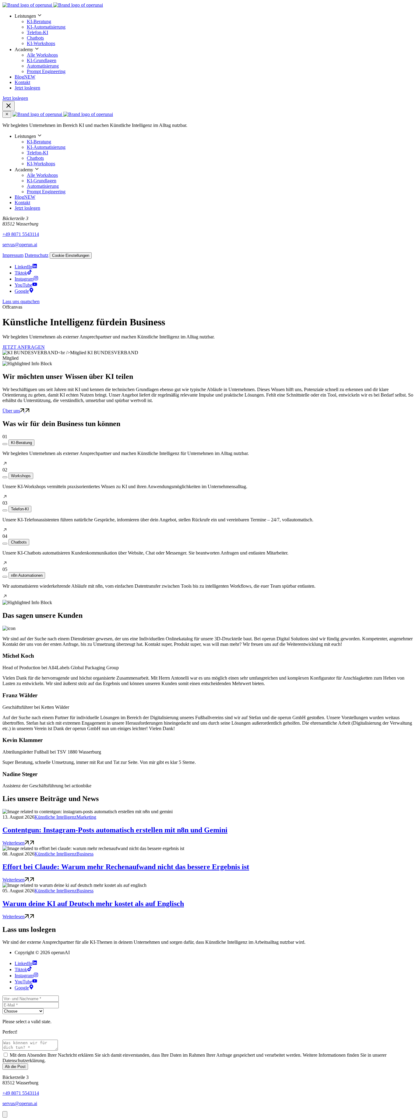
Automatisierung (43, 65)
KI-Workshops (41, 43)
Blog (25, 76)
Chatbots (35, 37)
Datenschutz (36, 255)
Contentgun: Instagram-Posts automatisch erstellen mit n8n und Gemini (114, 830)
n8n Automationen (27, 575)
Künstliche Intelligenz (55, 817)
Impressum (12, 255)
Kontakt (22, 82)
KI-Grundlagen (41, 60)
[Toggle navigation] (8, 106)
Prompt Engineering (46, 71)
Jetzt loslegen (27, 87)
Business (84, 853)
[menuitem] (214, 29)
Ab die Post (15, 1066)
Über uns (11, 410)
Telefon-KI (37, 32)
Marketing (86, 817)
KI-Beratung (39, 21)
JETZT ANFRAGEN (23, 347)
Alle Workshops (42, 55)
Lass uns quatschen (21, 301)
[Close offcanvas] (6, 114)
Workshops (21, 476)
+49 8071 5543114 (20, 234)
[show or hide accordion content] (4, 444)
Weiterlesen (13, 842)
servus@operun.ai (19, 244)
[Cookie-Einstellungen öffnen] (4, 1114)
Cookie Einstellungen (70, 255)
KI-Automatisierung (46, 27)
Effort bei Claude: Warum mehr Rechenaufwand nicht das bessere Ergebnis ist (125, 867)
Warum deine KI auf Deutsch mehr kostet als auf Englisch (93, 904)
